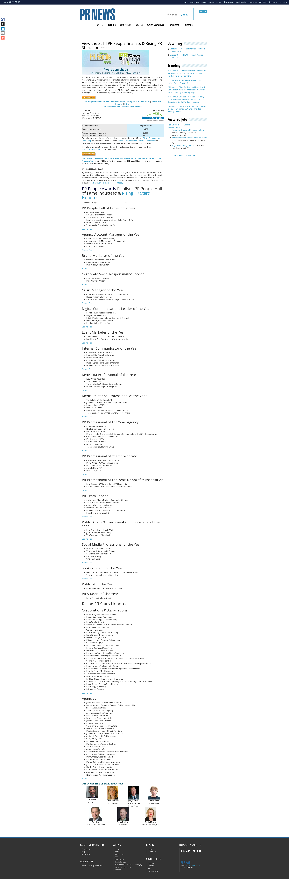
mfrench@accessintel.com (93, 149)
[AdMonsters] (273, 2)
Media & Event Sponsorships (92, 866)
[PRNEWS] (105, 16)
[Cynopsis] (252, 2)
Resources (174, 25)
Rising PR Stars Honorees (138, 101)
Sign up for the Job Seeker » (179, 125)
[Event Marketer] (241, 2)
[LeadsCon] (262, 2)
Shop (83, 852)
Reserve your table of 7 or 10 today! (108, 183)
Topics (99, 25)
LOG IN (203, 12)
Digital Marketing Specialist (183, 145)
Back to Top (87, 229)
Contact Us (152, 852)
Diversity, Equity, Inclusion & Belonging (128, 865)
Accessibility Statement (123, 867)
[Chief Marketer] (215, 2)
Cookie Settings (120, 862)
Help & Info (86, 854)
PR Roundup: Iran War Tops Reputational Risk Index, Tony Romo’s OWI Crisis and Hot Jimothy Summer (187, 109)
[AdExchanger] (229, 2)
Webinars (118, 870)
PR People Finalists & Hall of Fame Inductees (105, 101)
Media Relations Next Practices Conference (137, 140)
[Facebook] (2, 19)
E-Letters (118, 849)
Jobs (116, 857)
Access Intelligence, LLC (193, 865)
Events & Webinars (155, 25)
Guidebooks (119, 854)
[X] (2, 24)
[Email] (2, 33)
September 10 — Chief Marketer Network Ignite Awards (187, 50)
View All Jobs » (174, 127)
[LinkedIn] (2, 28)
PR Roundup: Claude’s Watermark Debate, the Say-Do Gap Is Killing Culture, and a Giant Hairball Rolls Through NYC (187, 73)
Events (117, 852)
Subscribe (189, 25)
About (150, 849)
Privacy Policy (119, 859)
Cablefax (151, 863)
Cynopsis (151, 866)
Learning (111, 25)
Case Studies (125, 25)
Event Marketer (153, 871)
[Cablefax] (283, 2)
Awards (139, 25)
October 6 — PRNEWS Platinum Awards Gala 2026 (186, 56)
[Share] (2, 37)
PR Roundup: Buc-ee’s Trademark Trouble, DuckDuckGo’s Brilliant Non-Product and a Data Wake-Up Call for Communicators (186, 99)
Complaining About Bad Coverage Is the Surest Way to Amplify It (185, 81)
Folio (149, 868)
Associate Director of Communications (188, 130)
